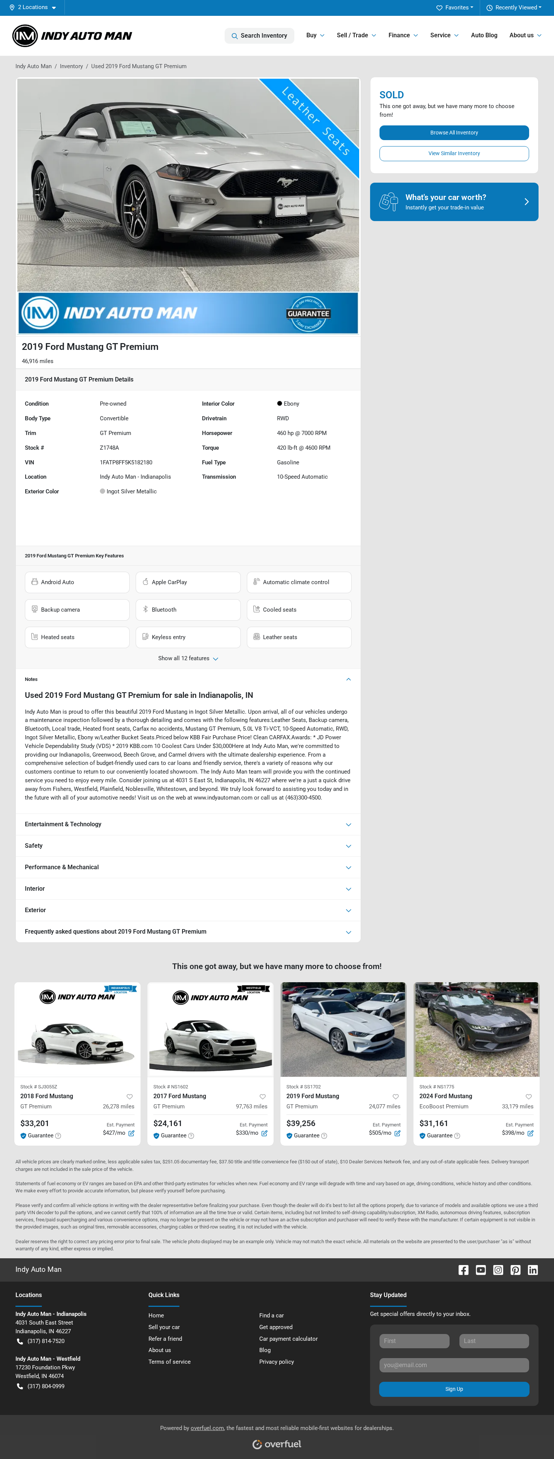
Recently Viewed (516, 7)
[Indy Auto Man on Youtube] (478, 1269)
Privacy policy (276, 1361)
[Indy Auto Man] (72, 35)
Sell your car (164, 1327)
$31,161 (433, 1123)
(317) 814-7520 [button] (46, 1341)
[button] (35, 7)
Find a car (271, 1315)
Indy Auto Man (33, 66)
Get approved (275, 1327)
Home (156, 1315)
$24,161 (167, 1123)
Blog (265, 1350)
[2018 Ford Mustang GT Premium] (77, 1029)
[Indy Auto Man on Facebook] (460, 1269)
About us (159, 1350)
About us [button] (522, 35)
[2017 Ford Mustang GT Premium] (210, 1029)
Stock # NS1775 (436, 1087)
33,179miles (518, 1106)
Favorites (457, 7)
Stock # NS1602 (170, 1087)
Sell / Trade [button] (352, 35)
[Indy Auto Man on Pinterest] (512, 1269)
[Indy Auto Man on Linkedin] (530, 1269)
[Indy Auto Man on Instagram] (495, 1269)
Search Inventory (264, 35)
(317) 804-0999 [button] (46, 1386)
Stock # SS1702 (303, 1087)
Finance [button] (399, 35)
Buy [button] (311, 35)
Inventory (71, 66)
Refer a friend (165, 1338)
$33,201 (34, 1123)
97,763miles (252, 1106)
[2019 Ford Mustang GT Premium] (343, 1029)
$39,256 (300, 1123)
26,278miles (119, 1106)
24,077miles (385, 1106)
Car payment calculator (288, 1338)
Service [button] (440, 35)
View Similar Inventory (454, 153)
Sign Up (454, 1389)
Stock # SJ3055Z (38, 1087)
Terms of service (169, 1361)
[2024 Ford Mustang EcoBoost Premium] (476, 1029)
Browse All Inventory (454, 133)
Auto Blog (484, 35)
